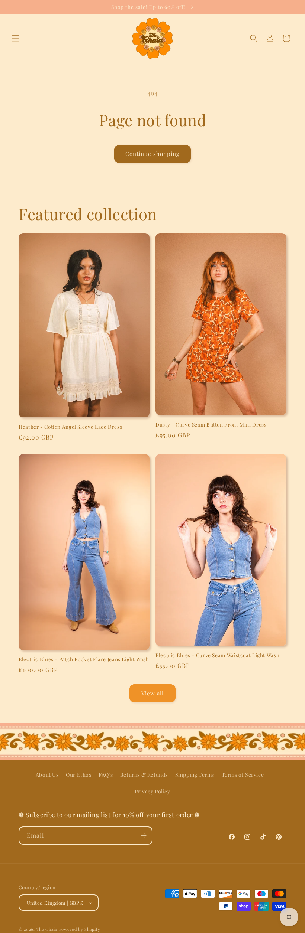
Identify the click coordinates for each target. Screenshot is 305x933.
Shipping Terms (194, 774)
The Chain (47, 929)
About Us (47, 774)
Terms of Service (243, 774)
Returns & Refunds (144, 774)
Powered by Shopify (79, 929)
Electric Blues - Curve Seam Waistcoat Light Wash (217, 655)
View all (152, 693)
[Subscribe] (143, 835)
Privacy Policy (152, 791)
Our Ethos (78, 774)
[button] (15, 38)
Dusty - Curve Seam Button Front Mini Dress (210, 424)
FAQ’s (106, 774)
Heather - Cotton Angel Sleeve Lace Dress (70, 427)
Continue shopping (152, 153)
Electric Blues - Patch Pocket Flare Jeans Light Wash (84, 659)
